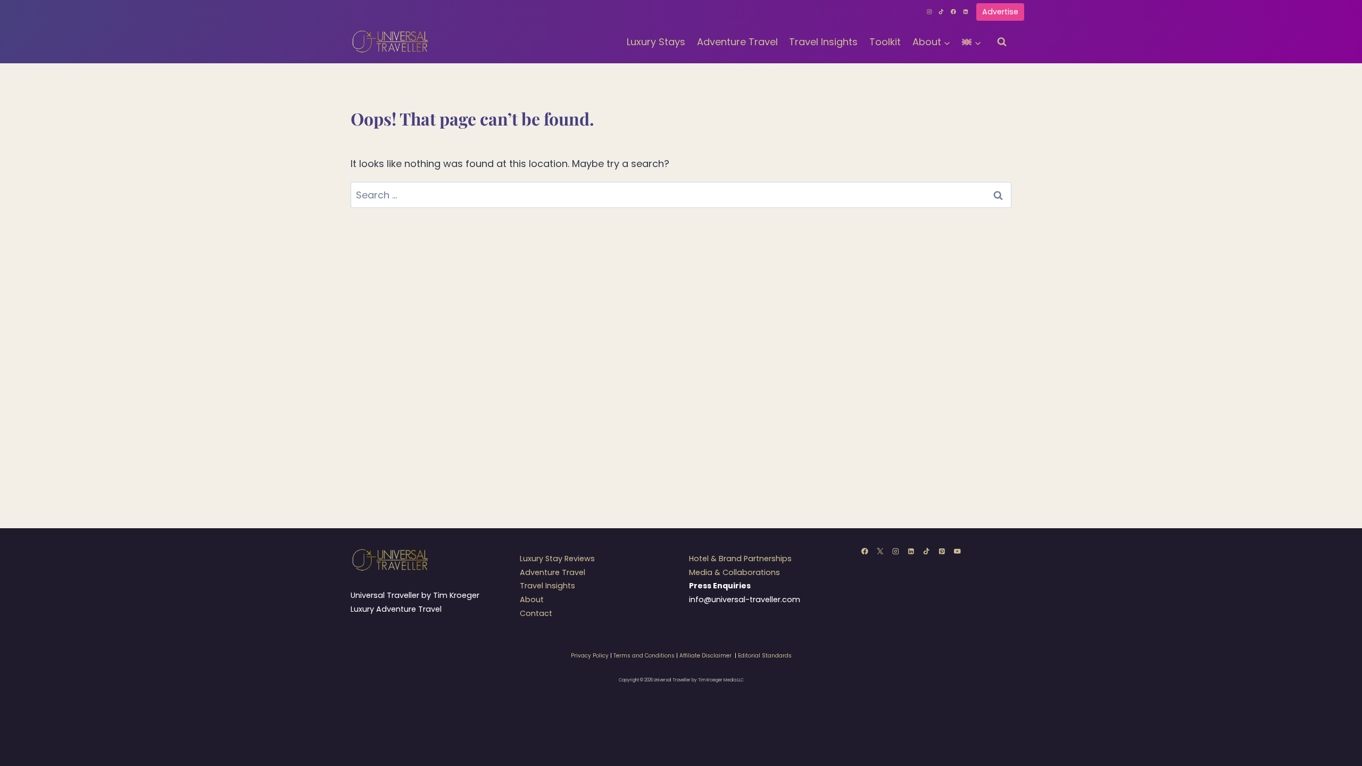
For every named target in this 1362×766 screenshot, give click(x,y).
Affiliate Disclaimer (705, 656)
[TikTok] (941, 11)
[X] (880, 550)
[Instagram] (929, 11)
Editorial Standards (765, 656)
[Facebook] (953, 11)
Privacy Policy (590, 656)
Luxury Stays (656, 41)
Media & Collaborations (734, 572)
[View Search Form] (1001, 42)
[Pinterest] (942, 550)
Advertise (1000, 11)
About (532, 599)
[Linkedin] (965, 11)
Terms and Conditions (644, 656)
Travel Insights (823, 41)
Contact (536, 613)
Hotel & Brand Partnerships (740, 558)
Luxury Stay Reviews (557, 558)
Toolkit (885, 41)
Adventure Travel (737, 41)
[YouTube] (957, 550)
